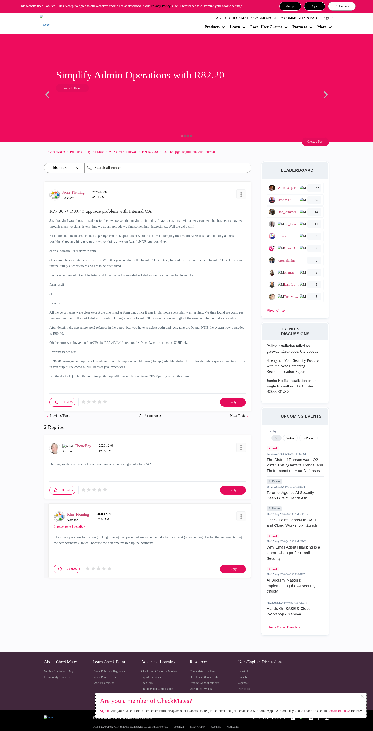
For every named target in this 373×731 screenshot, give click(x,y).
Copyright (179, 726)
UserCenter (233, 726)
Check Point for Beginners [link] (109, 671)
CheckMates (56, 152)
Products (212, 27)
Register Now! (74, 101)
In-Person (274, 481)
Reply (233, 402)
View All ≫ (276, 310)
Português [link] (244, 688)
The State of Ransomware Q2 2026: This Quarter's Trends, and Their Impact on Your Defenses (295, 465)
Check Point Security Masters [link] (159, 671)
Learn (235, 27)
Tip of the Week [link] (151, 677)
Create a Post (315, 141)
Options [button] (245, 151)
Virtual (273, 448)
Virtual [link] (290, 438)
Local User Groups (266, 27)
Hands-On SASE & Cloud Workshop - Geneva (289, 611)
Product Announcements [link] (204, 683)
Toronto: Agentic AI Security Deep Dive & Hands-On (290, 495)
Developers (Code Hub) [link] (204, 677)
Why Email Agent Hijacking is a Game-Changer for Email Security (293, 552)
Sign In (328, 18)
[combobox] (167, 168)
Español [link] (243, 671)
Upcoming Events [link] (201, 688)
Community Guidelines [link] (58, 677)
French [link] (242, 677)
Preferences (342, 6)
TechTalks (147, 683)
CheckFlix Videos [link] (103, 683)
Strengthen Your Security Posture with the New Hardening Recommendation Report (293, 366)
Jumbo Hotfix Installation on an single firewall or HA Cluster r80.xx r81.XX (291, 386)
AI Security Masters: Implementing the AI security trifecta (291, 585)
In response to (69, 526)
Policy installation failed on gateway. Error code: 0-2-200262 (292, 349)
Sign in (105, 711)
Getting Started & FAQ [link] (58, 671)
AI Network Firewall (123, 152)
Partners (299, 27)
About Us (216, 726)
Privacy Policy (160, 6)
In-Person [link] (308, 438)
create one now (339, 711)
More (321, 27)
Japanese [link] (243, 683)
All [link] (276, 438)
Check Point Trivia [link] (104, 677)
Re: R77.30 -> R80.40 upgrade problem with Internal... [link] (179, 152)
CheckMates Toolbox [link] (202, 671)
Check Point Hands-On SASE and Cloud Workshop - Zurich (292, 523)
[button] (290, 6)
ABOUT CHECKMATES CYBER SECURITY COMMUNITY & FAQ (266, 18)
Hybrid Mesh (95, 152)
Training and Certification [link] (157, 688)
